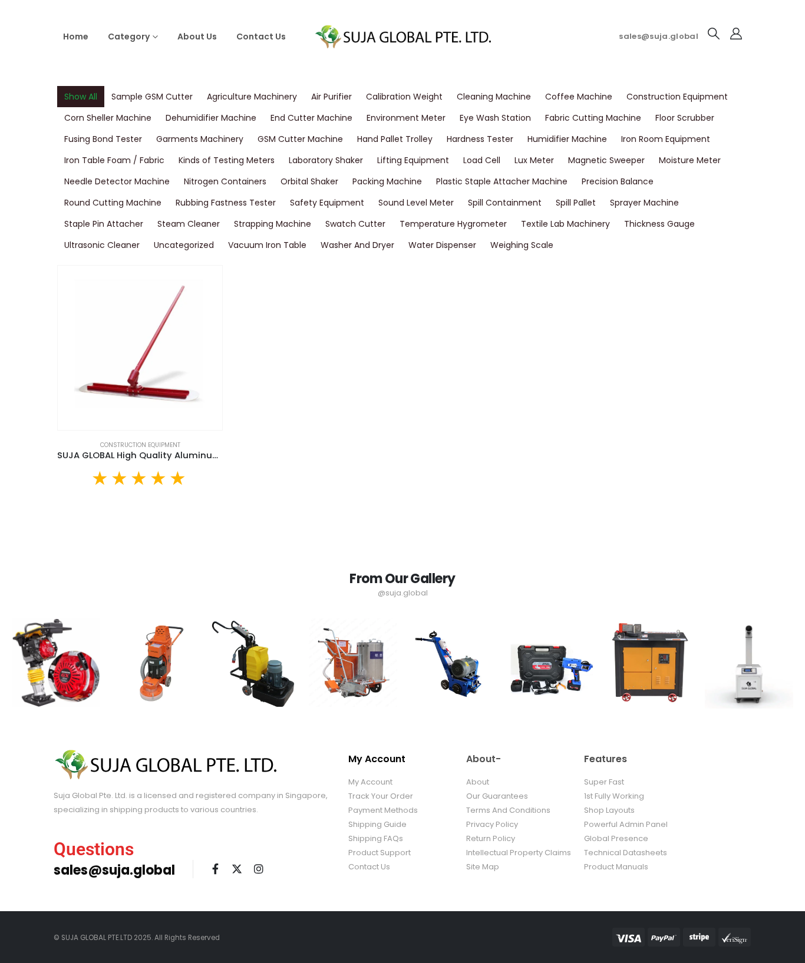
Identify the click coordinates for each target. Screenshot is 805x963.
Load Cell (481, 160)
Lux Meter (534, 160)
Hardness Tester (480, 139)
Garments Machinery (199, 139)
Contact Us (261, 36)
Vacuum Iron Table (267, 245)
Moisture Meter (690, 160)
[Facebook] (215, 869)
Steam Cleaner (188, 224)
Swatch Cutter (355, 224)
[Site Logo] (402, 36)
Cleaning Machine (494, 96)
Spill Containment (505, 203)
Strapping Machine (272, 224)
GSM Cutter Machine (300, 139)
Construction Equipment (677, 96)
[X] (237, 869)
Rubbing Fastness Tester (226, 203)
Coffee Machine (578, 96)
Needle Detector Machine (117, 181)
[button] (714, 34)
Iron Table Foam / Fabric (114, 160)
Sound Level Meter (416, 203)
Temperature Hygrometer (453, 224)
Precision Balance (618, 181)
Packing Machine (387, 181)
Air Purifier (331, 96)
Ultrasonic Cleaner (102, 245)
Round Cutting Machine (112, 203)
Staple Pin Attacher (103, 224)
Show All (80, 96)
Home (75, 36)
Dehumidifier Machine (211, 118)
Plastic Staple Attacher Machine (502, 181)
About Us (197, 36)
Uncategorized (184, 245)
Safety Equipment (327, 203)
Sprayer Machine (644, 203)
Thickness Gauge (659, 224)
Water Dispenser (442, 245)
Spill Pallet (576, 203)
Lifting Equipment (413, 160)
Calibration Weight (404, 96)
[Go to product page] (140, 348)
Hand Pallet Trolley (395, 139)
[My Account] (736, 34)
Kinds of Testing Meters (227, 160)
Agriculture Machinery (252, 96)
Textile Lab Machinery (565, 224)
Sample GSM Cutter (152, 96)
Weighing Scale (521, 245)
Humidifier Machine (567, 139)
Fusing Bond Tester (103, 139)
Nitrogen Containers (225, 181)
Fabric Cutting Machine (593, 118)
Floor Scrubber (684, 118)
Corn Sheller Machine (107, 118)
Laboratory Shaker (326, 160)
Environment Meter (406, 118)
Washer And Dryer (357, 245)
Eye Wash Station (495, 118)
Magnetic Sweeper (606, 160)
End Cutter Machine (311, 118)
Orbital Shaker (309, 181)
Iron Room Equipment (665, 139)
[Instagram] (259, 869)
